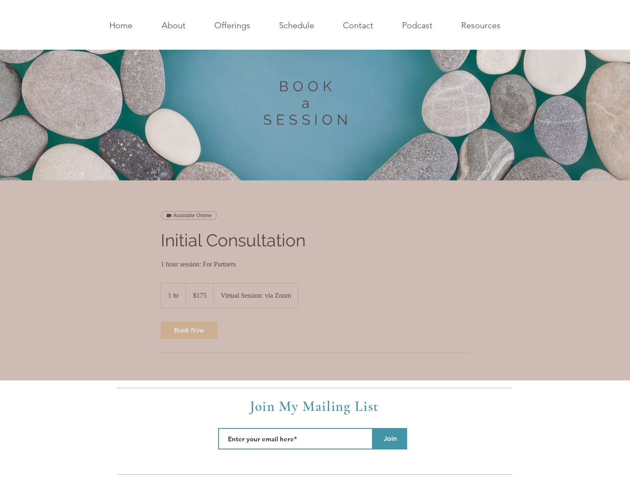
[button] (242, 25)
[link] (189, 330)
